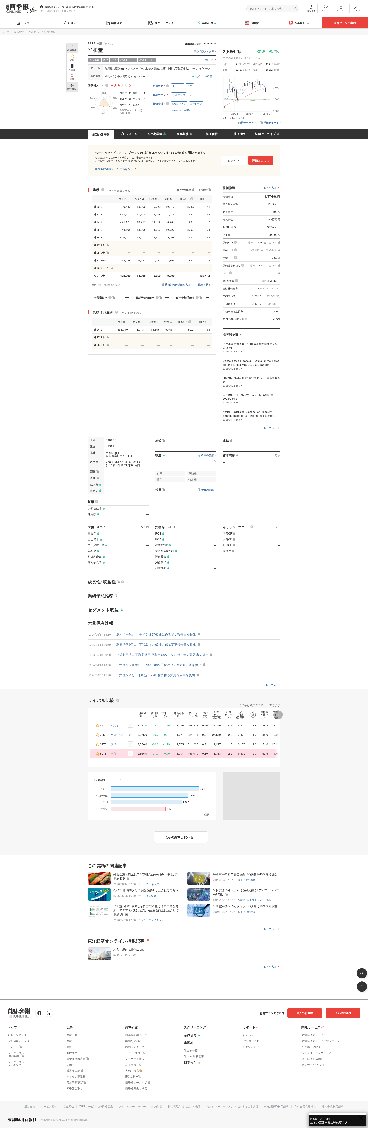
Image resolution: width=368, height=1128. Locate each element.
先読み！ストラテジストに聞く (255, 900)
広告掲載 (68, 1106)
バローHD (117, 734)
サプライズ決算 (147, 896)
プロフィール (129, 134)
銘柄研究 (116, 23)
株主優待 (212, 134)
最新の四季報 (101, 134)
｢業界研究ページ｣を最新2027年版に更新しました (72, 6)
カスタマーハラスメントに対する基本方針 (232, 1106)
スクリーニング (164, 23)
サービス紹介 (49, 1106)
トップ (25, 23)
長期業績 (182, 134)
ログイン (356, 10)
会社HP (209, 60)
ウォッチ (341, 10)
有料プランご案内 (345, 23)
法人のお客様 (343, 1013)
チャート (326, 10)
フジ (113, 744)
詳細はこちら (260, 160)
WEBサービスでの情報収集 (96, 1106)
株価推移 (239, 134)
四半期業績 (154, 134)
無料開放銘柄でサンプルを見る (114, 168)
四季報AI (300, 23)
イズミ (115, 725)
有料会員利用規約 (305, 1106)
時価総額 (100, 780)
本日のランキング (148, 884)
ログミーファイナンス (151, 920)
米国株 (255, 23)
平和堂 (32, 32)
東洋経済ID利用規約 (276, 1106)
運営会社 (29, 1106)
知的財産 (156, 1106)
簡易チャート (246, 122)
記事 (70, 23)
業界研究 (207, 23)
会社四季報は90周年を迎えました (58, 10)
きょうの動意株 (247, 880)
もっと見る (270, 187)
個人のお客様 (304, 1013)
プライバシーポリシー (132, 1106)
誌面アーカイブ (265, 134)
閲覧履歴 (311, 10)
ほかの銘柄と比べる (179, 837)
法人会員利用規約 (333, 1106)
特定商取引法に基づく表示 (184, 1106)
